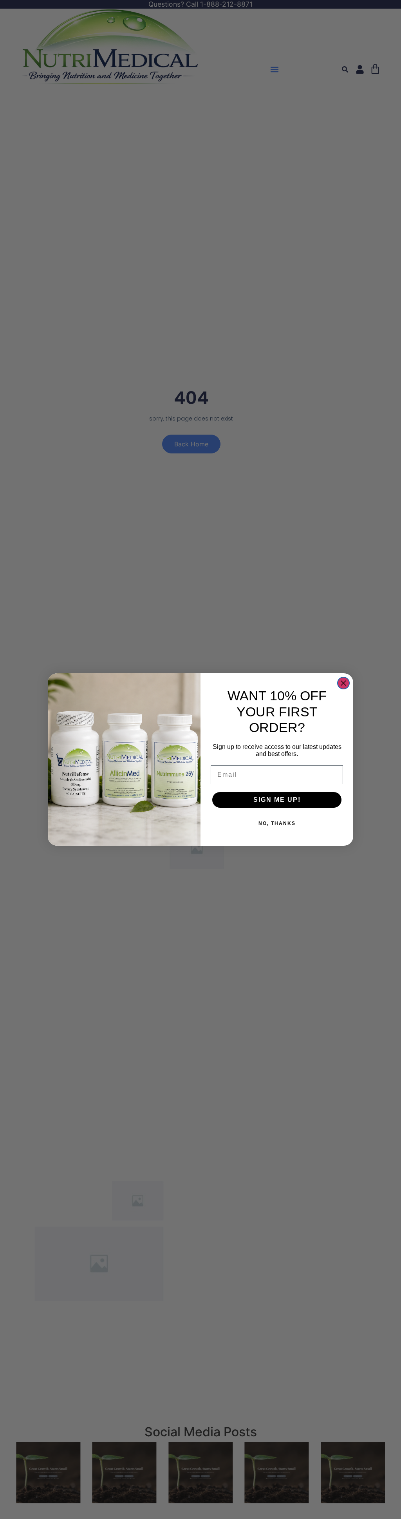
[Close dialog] (343, 683)
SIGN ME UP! (277, 799)
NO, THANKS (277, 823)
